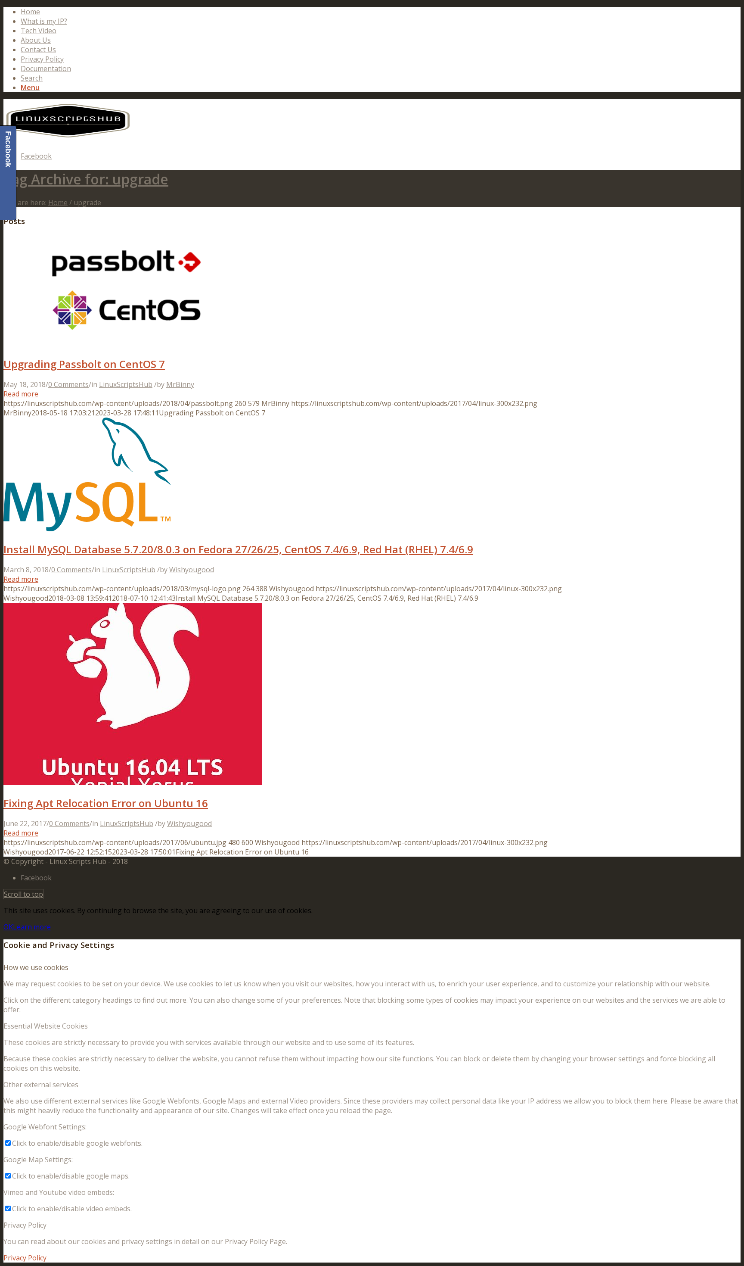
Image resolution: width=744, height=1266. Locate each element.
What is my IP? (44, 21)
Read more (20, 394)
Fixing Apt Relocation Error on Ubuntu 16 (105, 803)
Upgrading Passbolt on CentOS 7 (84, 364)
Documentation (46, 68)
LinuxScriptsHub (125, 384)
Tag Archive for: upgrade (85, 179)
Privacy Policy (42, 59)
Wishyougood (191, 569)
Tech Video (38, 30)
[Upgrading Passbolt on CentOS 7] (128, 343)
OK (8, 927)
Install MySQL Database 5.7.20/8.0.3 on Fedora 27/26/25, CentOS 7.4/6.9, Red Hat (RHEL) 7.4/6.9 (238, 549)
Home (30, 11)
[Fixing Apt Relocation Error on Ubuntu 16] (132, 782)
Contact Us (38, 49)
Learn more (32, 927)
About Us (36, 40)
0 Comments (68, 384)
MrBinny (180, 384)
